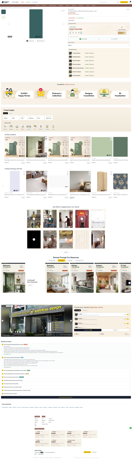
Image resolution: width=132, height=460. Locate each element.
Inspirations (28, 2)
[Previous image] (2, 321)
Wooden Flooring (51, 420)
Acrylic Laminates (25, 407)
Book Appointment (87, 330)
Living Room (31, 407)
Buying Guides (52, 260)
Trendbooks (61, 260)
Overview (5, 113)
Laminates (5, 7)
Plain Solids (10, 7)
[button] (6, 2)
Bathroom (45, 407)
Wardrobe (55, 407)
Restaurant (63, 407)
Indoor (81, 407)
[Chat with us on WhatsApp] (130, 428)
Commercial (71, 407)
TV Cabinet (50, 407)
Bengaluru (77, 310)
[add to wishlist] (64, 11)
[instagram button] (36, 454)
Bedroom (36, 407)
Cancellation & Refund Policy (49, 457)
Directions (87, 53)
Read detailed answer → (7, 354)
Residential (77, 407)
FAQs (35, 425)
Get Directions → (37, 445)
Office (67, 407)
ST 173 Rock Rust (5, 407)
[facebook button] (41, 454)
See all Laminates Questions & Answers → (66, 397)
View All (30, 285)
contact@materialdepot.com (50, 452)
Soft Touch (14, 407)
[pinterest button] (42, 454)
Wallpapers (44, 420)
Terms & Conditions (35, 457)
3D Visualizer (35, 2)
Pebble (10, 407)
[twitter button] (38, 454)
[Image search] (118, 2)
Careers (36, 422)
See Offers (122, 32)
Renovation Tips (79, 260)
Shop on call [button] (125, 2)
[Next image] (71, 321)
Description (11, 113)
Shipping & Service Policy (58, 457)
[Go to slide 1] (3, 12)
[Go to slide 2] (3, 17)
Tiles (42, 418)
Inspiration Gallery (45, 424)
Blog (35, 424)
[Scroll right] (129, 283)
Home (2, 7)
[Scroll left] (2, 283)
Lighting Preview (42, 40)
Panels (50, 422)
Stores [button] (23, 2)
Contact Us (36, 420)
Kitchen (40, 407)
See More (66, 252)
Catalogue (70, 260)
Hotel (59, 407)
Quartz (43, 422)
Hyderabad (84, 310)
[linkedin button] (35, 454)
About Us (36, 418)
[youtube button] (39, 454)
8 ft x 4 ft (19, 407)
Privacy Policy (42, 457)
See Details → (43, 445)
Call (42, 452)
